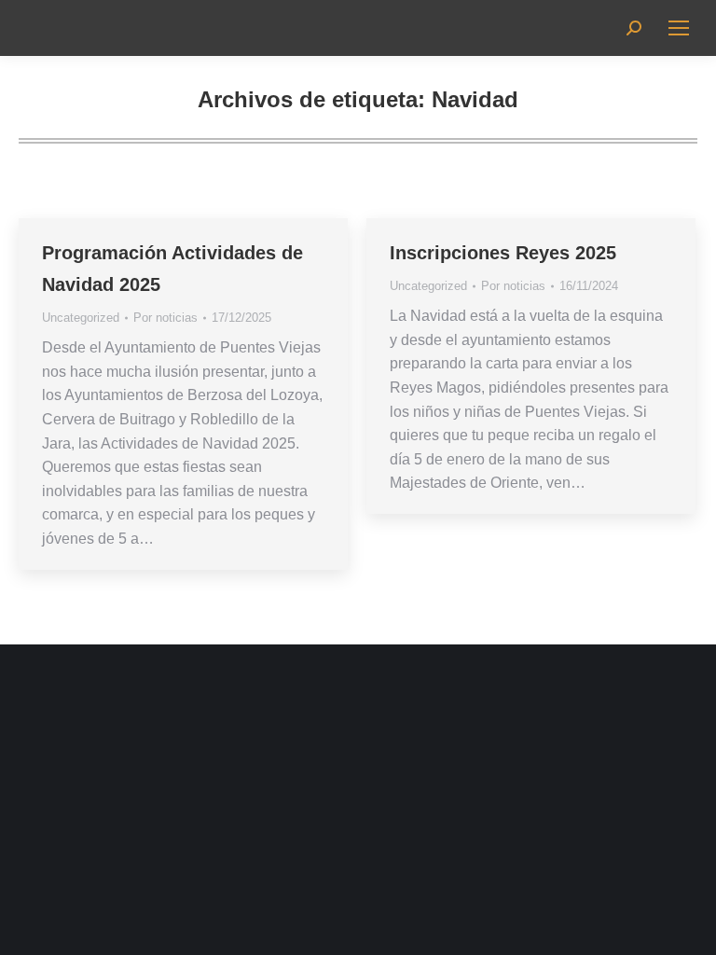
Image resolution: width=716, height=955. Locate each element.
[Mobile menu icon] (678, 28)
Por (165, 318)
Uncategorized (80, 318)
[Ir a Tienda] (688, 927)
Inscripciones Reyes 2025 (503, 252)
